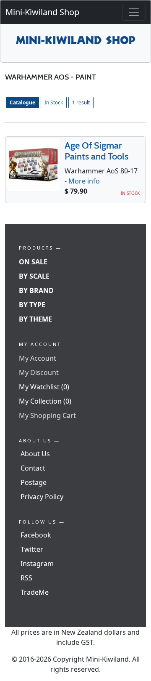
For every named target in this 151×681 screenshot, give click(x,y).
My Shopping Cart (47, 415)
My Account (37, 358)
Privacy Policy (42, 496)
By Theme (35, 319)
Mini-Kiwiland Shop (42, 12)
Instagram (37, 563)
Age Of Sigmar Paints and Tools (96, 151)
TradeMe (35, 592)
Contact (33, 468)
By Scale (34, 276)
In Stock (53, 102)
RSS (26, 578)
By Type (32, 304)
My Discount (39, 372)
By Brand (36, 290)
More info (84, 181)
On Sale (33, 261)
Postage (34, 482)
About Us (35, 453)
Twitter (32, 549)
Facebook (36, 535)
